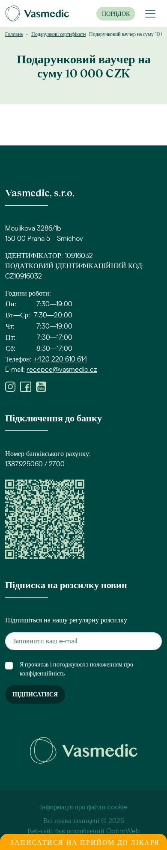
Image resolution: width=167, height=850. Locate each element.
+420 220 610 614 (60, 359)
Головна (14, 34)
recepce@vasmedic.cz (62, 369)
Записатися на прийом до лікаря (85, 842)
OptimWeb (123, 831)
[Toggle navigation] (150, 14)
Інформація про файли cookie (83, 807)
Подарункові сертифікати (58, 34)
